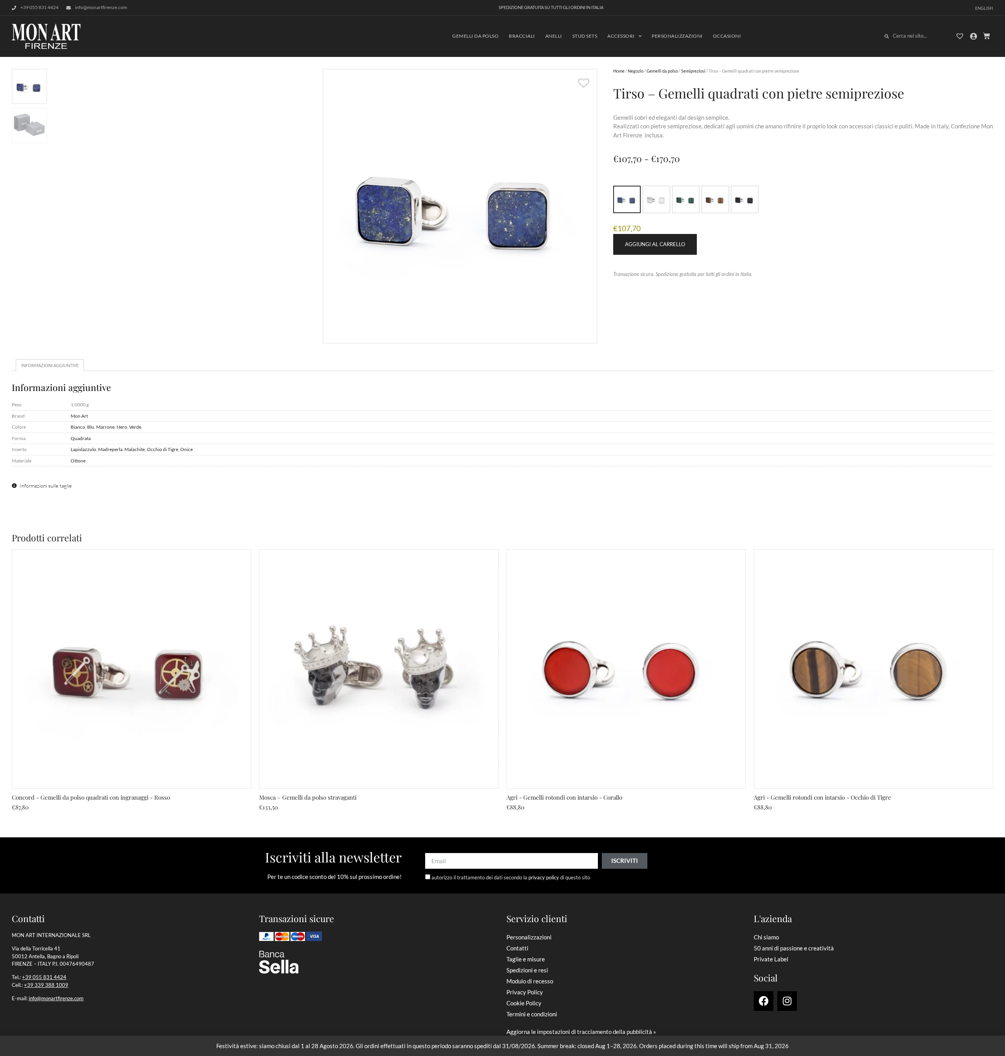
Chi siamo (766, 937)
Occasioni (727, 36)
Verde (135, 426)
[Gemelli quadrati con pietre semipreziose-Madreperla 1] (324, 206)
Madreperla (110, 449)
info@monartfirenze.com (56, 998)
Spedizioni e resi (527, 970)
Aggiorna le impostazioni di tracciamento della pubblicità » (581, 1031)
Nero (122, 426)
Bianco (78, 426)
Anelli (553, 36)
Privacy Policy (524, 992)
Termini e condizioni (531, 1014)
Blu (90, 426)
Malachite (134, 449)
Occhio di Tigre (162, 449)
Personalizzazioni (677, 36)
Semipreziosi (693, 70)
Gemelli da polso (475, 36)
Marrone (105, 426)
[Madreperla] (656, 199)
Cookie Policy (523, 1003)
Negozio (635, 70)
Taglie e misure (525, 959)
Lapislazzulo (83, 449)
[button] (580, 79)
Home (619, 70)
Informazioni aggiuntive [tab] (50, 365)
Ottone (78, 460)
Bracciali (522, 36)
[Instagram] (787, 1001)
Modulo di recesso (529, 981)
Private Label (771, 959)
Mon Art (79, 415)
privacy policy (543, 877)
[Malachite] (685, 199)
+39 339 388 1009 (46, 985)
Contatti (517, 948)
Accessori (621, 36)
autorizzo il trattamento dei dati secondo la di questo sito (510, 877)
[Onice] (744, 199)
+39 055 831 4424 (44, 977)
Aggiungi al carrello (655, 244)
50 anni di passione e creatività (794, 948)
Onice (186, 449)
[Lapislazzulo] (627, 199)
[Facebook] (763, 1001)
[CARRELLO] (986, 36)
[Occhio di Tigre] (715, 199)
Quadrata (81, 438)
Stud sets (585, 36)
